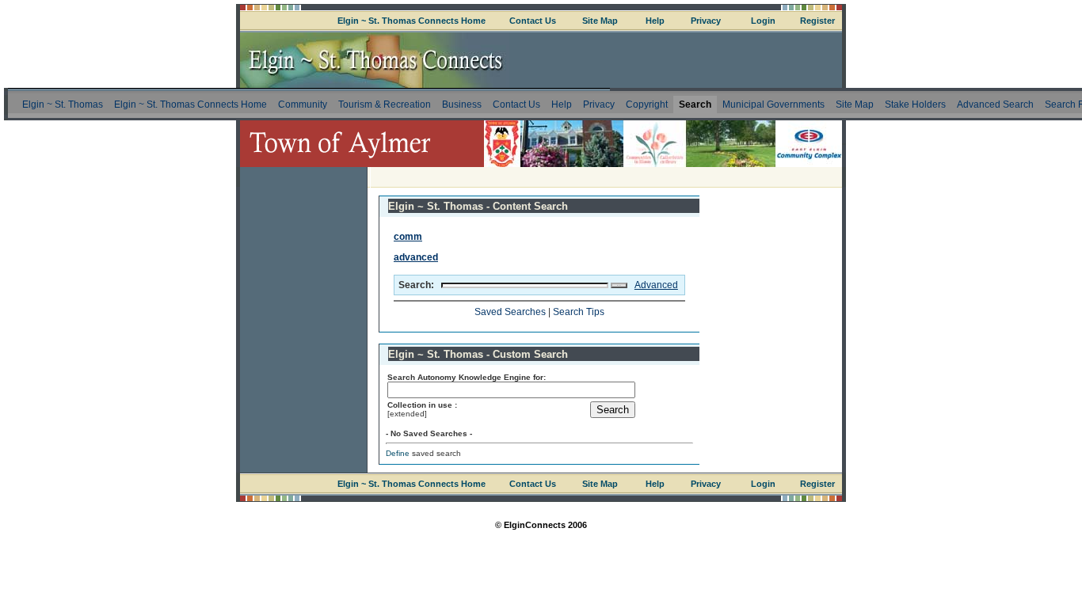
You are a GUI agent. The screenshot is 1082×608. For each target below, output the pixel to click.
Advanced (656, 285)
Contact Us (532, 20)
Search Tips (578, 311)
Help (655, 20)
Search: (416, 285)
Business (462, 104)
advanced (416, 257)
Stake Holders (915, 104)
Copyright (647, 104)
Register (817, 20)
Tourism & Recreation (384, 104)
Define (398, 453)
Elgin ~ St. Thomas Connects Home (411, 20)
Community (302, 104)
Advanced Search (995, 104)
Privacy (706, 20)
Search (695, 104)
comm (408, 236)
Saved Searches (510, 311)
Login (763, 20)
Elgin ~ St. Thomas (62, 104)
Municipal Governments (773, 104)
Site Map (600, 20)
